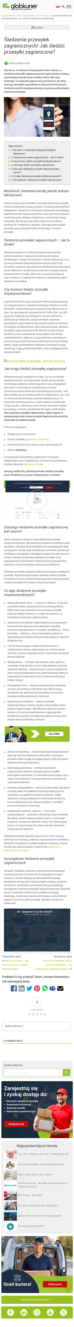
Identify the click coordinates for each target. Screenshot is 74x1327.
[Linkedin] (22, 989)
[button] (60, 6)
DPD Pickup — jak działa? (30, 1195)
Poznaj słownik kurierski (35, 1299)
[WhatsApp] (45, 989)
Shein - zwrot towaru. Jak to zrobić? (35, 1174)
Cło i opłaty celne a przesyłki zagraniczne (37, 1205)
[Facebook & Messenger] (14, 989)
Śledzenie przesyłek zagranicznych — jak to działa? (38, 157)
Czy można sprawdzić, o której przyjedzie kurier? (41, 1164)
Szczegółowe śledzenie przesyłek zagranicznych (37, 180)
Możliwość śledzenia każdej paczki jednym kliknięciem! (34, 152)
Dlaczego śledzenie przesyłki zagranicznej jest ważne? (36, 171)
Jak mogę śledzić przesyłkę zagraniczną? (33, 165)
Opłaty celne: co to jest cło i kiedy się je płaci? (40, 1215)
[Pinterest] (37, 989)
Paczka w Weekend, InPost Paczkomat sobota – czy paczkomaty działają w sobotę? (53, 964)
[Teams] (53, 989)
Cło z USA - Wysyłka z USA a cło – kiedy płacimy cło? (43, 1154)
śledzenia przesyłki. (33, 464)
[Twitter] (29, 989)
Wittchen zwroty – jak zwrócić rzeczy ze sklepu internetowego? (15, 964)
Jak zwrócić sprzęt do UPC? (31, 1226)
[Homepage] (28, 6)
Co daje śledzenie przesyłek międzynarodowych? (37, 176)
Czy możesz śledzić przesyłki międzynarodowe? (37, 161)
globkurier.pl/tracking (37, 439)
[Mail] (60, 989)
